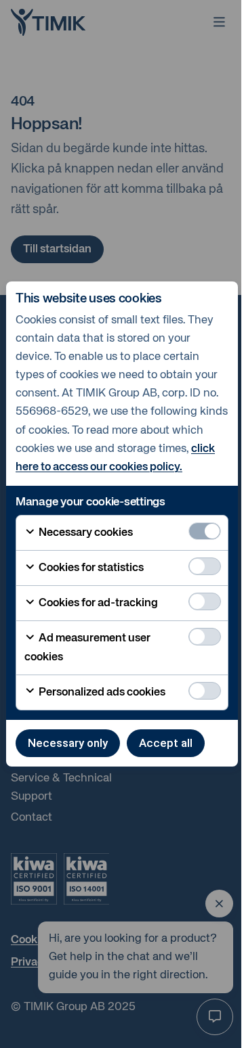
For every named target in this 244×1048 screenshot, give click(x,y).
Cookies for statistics (90, 568)
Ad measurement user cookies (87, 647)
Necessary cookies (85, 533)
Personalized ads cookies (101, 692)
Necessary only (68, 743)
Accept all (165, 743)
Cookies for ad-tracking (97, 603)
